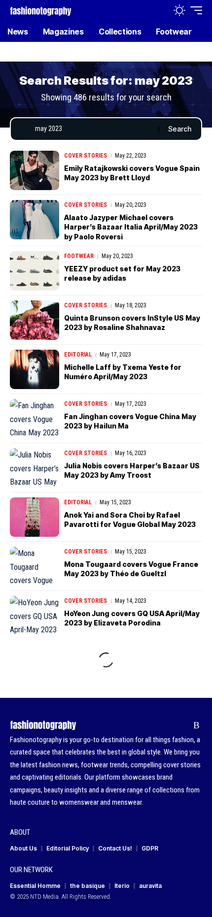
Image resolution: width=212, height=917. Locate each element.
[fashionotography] (40, 10)
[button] (158, 10)
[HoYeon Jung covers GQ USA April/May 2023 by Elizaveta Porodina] (34, 615)
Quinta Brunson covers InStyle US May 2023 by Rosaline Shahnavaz (132, 323)
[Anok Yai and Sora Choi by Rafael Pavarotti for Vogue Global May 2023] (34, 517)
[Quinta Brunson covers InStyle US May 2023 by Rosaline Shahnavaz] (34, 320)
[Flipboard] (181, 725)
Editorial (78, 354)
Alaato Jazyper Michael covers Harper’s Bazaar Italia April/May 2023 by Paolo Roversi (131, 227)
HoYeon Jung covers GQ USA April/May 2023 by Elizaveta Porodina (132, 618)
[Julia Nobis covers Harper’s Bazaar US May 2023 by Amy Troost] (34, 468)
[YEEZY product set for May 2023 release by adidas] (34, 271)
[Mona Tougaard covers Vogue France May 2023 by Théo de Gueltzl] (34, 566)
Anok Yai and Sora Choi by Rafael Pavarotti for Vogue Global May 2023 (130, 520)
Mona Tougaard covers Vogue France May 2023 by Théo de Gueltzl (131, 569)
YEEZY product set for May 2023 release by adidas (122, 273)
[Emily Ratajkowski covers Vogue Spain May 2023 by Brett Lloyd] (34, 170)
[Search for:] (93, 129)
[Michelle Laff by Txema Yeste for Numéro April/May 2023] (34, 369)
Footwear (79, 256)
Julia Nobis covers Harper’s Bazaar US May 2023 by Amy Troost (132, 470)
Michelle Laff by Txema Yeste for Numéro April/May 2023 (122, 372)
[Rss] (196, 725)
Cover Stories (85, 155)
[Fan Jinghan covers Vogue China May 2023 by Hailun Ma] (34, 418)
